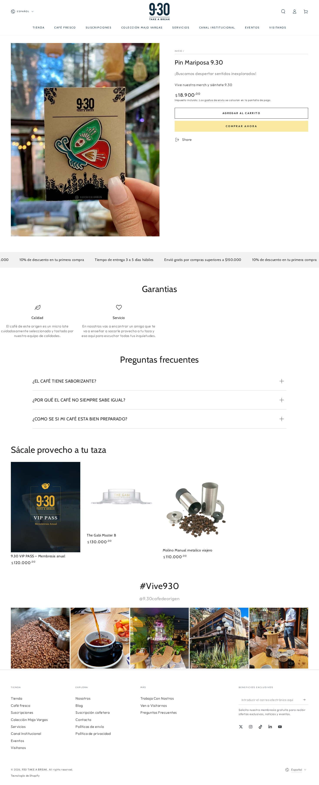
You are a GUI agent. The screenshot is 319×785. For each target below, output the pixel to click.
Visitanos (18, 747)
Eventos (17, 741)
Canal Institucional (26, 733)
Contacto (83, 719)
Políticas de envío (90, 726)
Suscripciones (22, 712)
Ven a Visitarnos (153, 705)
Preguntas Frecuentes (158, 712)
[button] (283, 11)
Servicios (18, 726)
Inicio (179, 51)
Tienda (16, 698)
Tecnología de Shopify (25, 775)
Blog (79, 705)
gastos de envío (214, 100)
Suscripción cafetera (93, 712)
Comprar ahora (241, 126)
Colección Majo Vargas (29, 719)
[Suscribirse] (305, 699)
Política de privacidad (93, 733)
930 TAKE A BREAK (34, 769)
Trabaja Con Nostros (157, 698)
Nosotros (83, 698)
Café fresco (20, 705)
